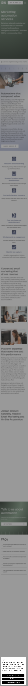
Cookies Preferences (13, 682)
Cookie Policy (17, 671)
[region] (13, 671)
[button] (3, 660)
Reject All (13, 679)
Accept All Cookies (13, 675)
